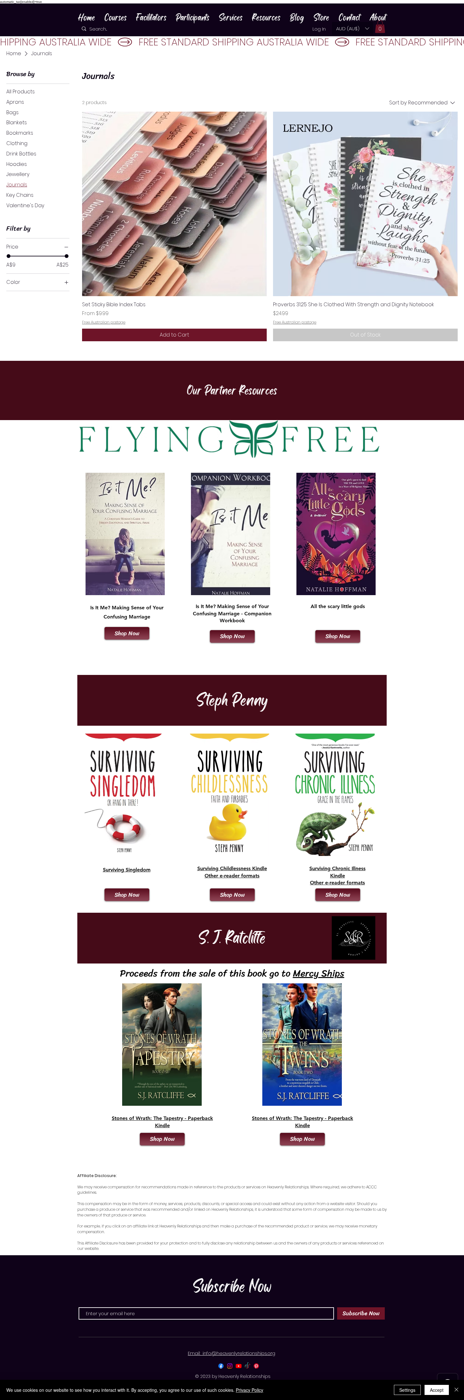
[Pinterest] (256, 1365)
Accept (436, 1390)
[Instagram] (229, 1365)
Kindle (162, 1125)
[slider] (8, 256)
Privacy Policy (249, 1390)
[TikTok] (247, 1365)
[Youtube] (238, 1365)
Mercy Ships (318, 973)
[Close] (456, 1390)
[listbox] (352, 28)
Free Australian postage (103, 322)
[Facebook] (220, 1365)
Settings (407, 1390)
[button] (352, 28)
